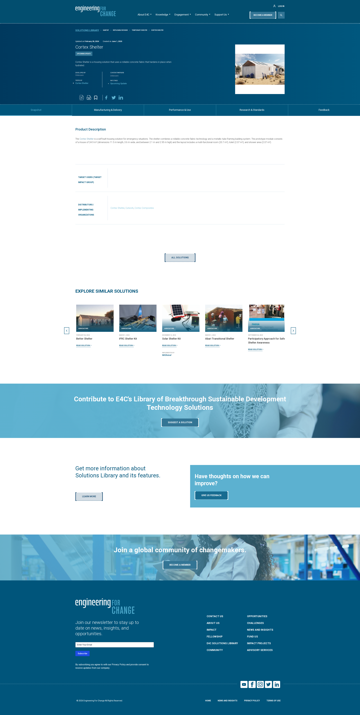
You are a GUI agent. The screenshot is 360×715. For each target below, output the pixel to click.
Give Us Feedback (211, 495)
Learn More (89, 496)
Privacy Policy (252, 701)
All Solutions (180, 257)
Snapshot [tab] (36, 109)
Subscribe (82, 653)
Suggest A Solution (180, 422)
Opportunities (257, 616)
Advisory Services (260, 650)
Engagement (182, 14)
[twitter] (113, 97)
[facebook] (106, 97)
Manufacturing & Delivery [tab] (108, 109)
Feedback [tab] (324, 109)
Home (208, 701)
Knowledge (162, 14)
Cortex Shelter (87, 139)
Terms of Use (273, 701)
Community (201, 14)
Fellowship (215, 636)
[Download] (81, 97)
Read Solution (82, 345)
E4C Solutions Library (222, 643)
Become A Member (263, 15)
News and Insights (260, 629)
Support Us (220, 14)
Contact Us (215, 616)
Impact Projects (259, 643)
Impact (212, 629)
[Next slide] (293, 330)
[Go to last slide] (66, 330)
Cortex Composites (144, 208)
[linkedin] (121, 97)
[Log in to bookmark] (95, 97)
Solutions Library (87, 30)
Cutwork (129, 208)
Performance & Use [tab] (180, 109)
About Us (213, 623)
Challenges (255, 623)
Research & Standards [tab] (252, 109)
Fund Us (252, 636)
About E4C (143, 14)
